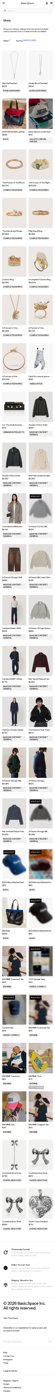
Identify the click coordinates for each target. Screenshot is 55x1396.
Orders (6, 1384)
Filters (6, 41)
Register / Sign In (10, 1380)
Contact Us (8, 1356)
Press (5, 1363)
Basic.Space (27, 3)
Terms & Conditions (12, 1387)
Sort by (26, 41)
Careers (6, 1391)
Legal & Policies (10, 1371)
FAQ (5, 1352)
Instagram (8, 1359)
